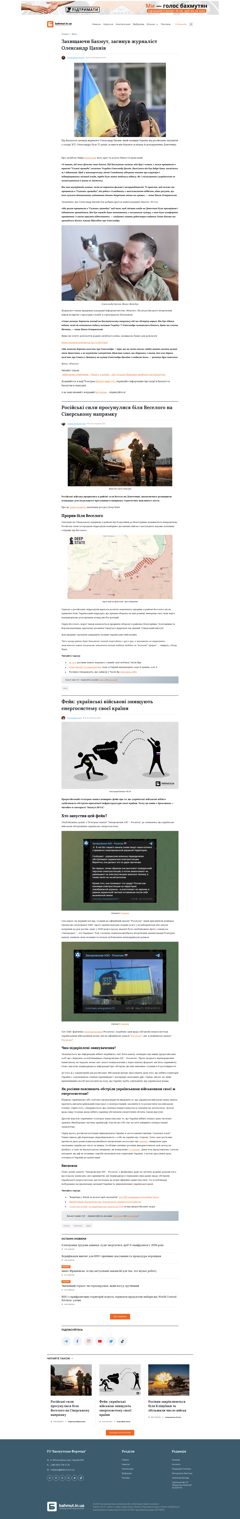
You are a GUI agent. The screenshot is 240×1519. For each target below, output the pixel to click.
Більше (151, 24)
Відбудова (138, 24)
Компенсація (123, 24)
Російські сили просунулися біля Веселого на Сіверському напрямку (70, 1408)
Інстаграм (101, 392)
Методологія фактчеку (182, 1473)
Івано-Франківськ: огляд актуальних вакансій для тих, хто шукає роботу (109, 1271)
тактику (143, 1141)
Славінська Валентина (76, 424)
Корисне (108, 24)
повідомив (90, 157)
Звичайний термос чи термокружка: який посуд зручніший (100, 1286)
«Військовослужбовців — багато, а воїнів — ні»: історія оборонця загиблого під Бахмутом (113, 374)
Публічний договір (180, 1478)
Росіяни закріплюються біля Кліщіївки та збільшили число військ (167, 1406)
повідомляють (78, 507)
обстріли (66, 1226)
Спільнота (180, 24)
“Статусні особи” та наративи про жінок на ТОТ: (96, 1206)
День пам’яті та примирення (85, 667)
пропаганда (78, 1226)
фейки (88, 1226)
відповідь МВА (128, 671)
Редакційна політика (181, 1469)
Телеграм (102, 680)
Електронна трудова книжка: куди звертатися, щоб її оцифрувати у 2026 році (113, 1245)
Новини (96, 24)
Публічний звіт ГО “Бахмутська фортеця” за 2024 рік (182, 1485)
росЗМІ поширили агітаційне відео (139, 1197)
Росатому (136, 1035)
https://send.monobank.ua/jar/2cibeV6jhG (85, 342)
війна (65, 688)
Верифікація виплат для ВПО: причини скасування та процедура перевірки (111, 1256)
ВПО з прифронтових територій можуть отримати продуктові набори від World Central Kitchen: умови (119, 1298)
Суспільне (134, 1149)
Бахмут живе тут (105, 381)
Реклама (166, 24)
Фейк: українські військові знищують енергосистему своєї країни (115, 1408)
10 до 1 (72, 662)
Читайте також (59, 1358)
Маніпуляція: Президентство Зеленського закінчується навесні (105, 1201)
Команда (176, 1460)
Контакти (176, 1464)
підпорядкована (93, 1031)
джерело (125, 913)
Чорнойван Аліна (74, 718)
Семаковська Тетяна (75, 58)
